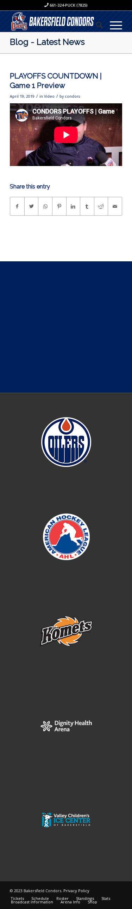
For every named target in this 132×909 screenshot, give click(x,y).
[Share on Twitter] (31, 206)
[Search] (96, 25)
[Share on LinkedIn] (73, 206)
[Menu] (112, 25)
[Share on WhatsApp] (45, 206)
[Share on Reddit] (101, 206)
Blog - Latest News (47, 42)
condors (72, 96)
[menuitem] (96, 25)
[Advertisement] (66, 327)
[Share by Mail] (115, 206)
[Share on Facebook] (17, 206)
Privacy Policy (76, 890)
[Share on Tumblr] (87, 206)
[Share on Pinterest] (59, 206)
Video (49, 96)
